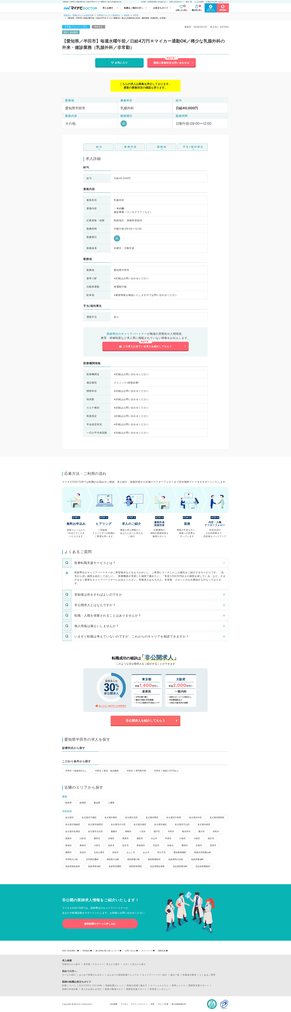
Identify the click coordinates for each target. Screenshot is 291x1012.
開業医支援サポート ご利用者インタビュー (148, 989)
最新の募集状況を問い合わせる (172, 62)
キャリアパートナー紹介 (154, 975)
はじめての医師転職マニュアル (123, 975)
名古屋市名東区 (72, 831)
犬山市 (154, 838)
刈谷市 (83, 838)
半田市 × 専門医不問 (136, 770)
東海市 (83, 845)
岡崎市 (128, 831)
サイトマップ (147, 951)
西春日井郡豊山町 (202, 852)
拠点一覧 (189, 2)
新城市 (68, 845)
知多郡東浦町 (197, 859)
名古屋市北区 (131, 817)
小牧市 (197, 838)
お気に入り (121, 62)
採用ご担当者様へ (69, 951)
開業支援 (162, 951)
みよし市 (131, 852)
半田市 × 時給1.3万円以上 (166, 770)
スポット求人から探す (134, 964)
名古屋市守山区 (182, 824)
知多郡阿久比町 (175, 859)
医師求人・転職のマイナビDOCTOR (78, 15)
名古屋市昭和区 (217, 817)
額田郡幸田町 (135, 866)
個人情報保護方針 (179, 1004)
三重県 (111, 802)
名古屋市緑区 (203, 824)
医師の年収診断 (70, 989)
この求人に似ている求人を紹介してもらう (147, 346)
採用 (152, 1004)
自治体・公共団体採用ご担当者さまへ (154, 2)
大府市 (97, 845)
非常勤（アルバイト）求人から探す (102, 964)
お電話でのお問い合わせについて (217, 2)
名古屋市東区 (110, 817)
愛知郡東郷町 (180, 852)
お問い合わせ (130, 951)
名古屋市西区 (152, 817)
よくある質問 (199, 2)
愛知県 (126, 15)
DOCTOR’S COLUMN (90, 985)
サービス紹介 (69, 975)
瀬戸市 (157, 831)
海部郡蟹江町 (133, 859)
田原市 (213, 845)
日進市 (199, 845)
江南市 (182, 838)
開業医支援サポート (199, 985)
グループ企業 (162, 1004)
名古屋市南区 (160, 824)
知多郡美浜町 (94, 866)
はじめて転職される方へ (91, 975)
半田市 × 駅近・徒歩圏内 (107, 770)
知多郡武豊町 (115, 866)
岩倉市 (170, 845)
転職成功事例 (189, 975)
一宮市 (142, 831)
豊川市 (201, 831)
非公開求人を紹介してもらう (145, 720)
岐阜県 (68, 802)
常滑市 (168, 838)
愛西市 (68, 852)
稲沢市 (211, 838)
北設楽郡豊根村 (202, 866)
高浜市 (156, 845)
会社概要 (113, 1004)
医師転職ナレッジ (114, 985)
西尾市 (125, 838)
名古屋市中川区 (118, 824)
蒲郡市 (140, 838)
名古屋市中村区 (173, 817)
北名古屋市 (99, 852)
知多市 (111, 845)
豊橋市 (114, 831)
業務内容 (130, 146)
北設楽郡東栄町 (180, 866)
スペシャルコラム (159, 985)
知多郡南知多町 (72, 866)
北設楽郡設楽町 (157, 866)
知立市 (125, 845)
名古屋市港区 (140, 824)
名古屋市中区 (195, 817)
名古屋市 (69, 817)
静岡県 (83, 802)
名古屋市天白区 (95, 831)
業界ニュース (178, 985)
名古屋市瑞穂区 (72, 824)
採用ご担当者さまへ (176, 2)
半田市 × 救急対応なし (76, 770)
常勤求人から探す (71, 964)
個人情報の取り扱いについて (107, 951)
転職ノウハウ (69, 985)
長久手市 (161, 852)
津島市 (216, 831)
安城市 (111, 838)
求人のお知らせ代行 (91, 989)
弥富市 (115, 852)
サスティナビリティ (139, 1004)
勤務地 (162, 146)
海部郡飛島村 (154, 859)
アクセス (124, 1004)
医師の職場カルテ (114, 989)
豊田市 (97, 838)
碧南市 (68, 838)
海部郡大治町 (113, 859)
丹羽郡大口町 (71, 859)
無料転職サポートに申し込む (100, 923)
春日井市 (186, 831)
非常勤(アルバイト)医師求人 (108, 15)
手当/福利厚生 (193, 146)
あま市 (146, 852)
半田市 (136, 15)
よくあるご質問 (207, 975)
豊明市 (184, 845)
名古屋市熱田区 (95, 824)
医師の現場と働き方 (137, 985)
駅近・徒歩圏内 (71, 32)
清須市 (83, 852)
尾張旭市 (141, 845)
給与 (99, 146)
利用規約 (86, 951)
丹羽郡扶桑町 (92, 859)
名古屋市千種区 (89, 817)
